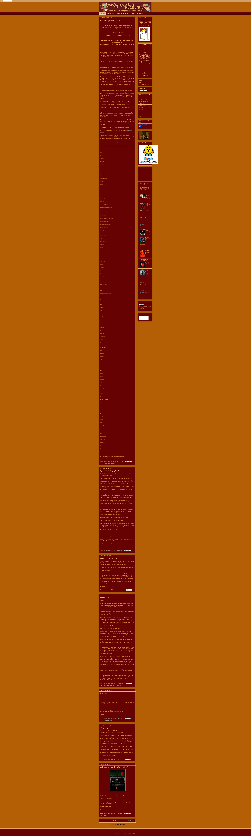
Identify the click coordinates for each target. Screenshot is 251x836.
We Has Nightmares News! (110, 20)
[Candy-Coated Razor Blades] (140, 126)
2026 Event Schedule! (144, 247)
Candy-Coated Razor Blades (143, 124)
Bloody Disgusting (144, 212)
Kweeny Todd (143, 229)
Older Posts (131, 820)
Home (114, 820)
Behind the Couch (144, 203)
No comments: (119, 589)
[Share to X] (128, 461)
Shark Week (141, 105)
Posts (141, 316)
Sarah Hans (142, 246)
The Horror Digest (144, 269)
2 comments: (119, 759)
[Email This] (126, 461)
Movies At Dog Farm (144, 237)
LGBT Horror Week (143, 101)
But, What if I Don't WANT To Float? (114, 767)
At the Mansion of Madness (144, 193)
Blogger (133, 833)
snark (119, 685)
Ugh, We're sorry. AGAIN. (109, 471)
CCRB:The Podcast (108, 720)
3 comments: (120, 461)
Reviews (102, 13)
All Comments (143, 319)
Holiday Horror (142, 99)
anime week (141, 111)
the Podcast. (105, 703)
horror (105, 685)
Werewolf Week (142, 109)
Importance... (105, 598)
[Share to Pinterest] (131, 461)
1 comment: (119, 550)
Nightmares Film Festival (109, 27)
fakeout (105, 815)
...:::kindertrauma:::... (144, 187)
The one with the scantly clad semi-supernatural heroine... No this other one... (145, 286)
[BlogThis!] (127, 461)
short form (115, 685)
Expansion (104, 693)
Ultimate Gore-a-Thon (143, 107)
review (140, 116)
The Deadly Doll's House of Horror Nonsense (144, 260)
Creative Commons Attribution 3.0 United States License (144, 308)
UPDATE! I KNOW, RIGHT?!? (111, 558)
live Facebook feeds (127, 573)
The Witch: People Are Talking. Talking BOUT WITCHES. (147, 273)
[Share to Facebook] (129, 461)
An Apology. (104, 728)
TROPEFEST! (110, 13)
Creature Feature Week (144, 96)
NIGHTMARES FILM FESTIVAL (121, 569)
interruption (109, 685)
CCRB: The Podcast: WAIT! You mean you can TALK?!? (130, 13)
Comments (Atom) (120, 824)
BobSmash (142, 82)
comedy (140, 114)
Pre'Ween (141, 103)
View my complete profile (144, 84)
